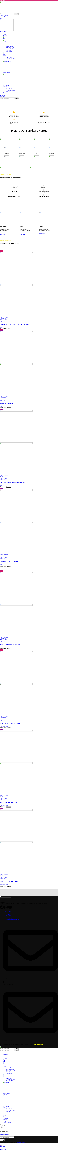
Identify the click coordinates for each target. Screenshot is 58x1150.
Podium (8, 91)
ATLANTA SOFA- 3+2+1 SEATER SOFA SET (15, 482)
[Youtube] (10, 907)
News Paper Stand (10, 90)
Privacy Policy (9, 918)
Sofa (1, 327)
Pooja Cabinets (44, 196)
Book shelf (14, 187)
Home (7, 913)
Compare (5, 1121)
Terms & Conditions (11, 921)
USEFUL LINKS (7, 911)
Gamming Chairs (44, 191)
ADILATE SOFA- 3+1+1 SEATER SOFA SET (14, 324)
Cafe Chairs (9, 50)
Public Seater (9, 51)
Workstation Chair (10, 48)
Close (1, 1126)
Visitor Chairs (9, 46)
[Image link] (29, 898)
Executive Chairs (10, 47)
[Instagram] (6, 907)
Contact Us (8, 914)
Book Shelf (8, 88)
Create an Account (4, 1134)
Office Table (9, 57)
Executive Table (10, 60)
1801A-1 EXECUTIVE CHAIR (10, 644)
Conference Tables (10, 58)
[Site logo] (29, 7)
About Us (8, 915)
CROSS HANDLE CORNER (9, 561)
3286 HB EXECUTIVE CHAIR (10, 723)
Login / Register (7, 1122)
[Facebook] (2, 907)
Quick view (3, 318)
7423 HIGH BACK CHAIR (8, 802)
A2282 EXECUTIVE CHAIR (9, 881)
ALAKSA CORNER (6, 403)
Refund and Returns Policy (12, 919)
